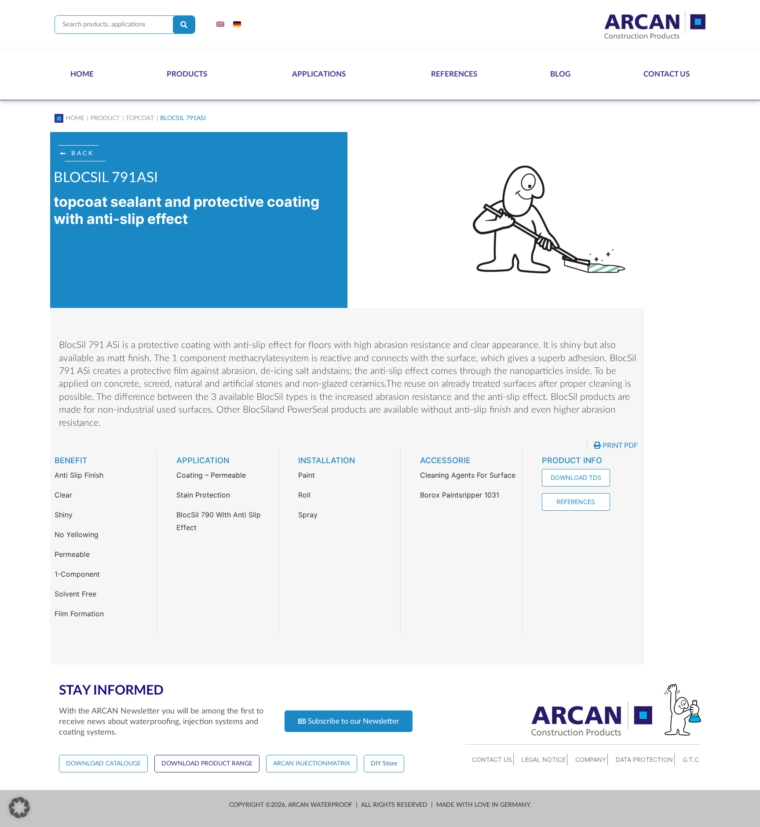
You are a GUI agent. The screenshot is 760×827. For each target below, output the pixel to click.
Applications (319, 74)
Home (82, 74)
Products (187, 74)
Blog (560, 74)
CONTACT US (492, 759)
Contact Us (666, 74)
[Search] (184, 24)
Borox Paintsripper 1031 (459, 494)
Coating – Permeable (211, 475)
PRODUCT (105, 118)
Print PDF (619, 445)
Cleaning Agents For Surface (467, 475)
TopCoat (140, 118)
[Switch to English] (220, 24)
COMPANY (590, 759)
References (454, 74)
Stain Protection (203, 494)
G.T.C (691, 759)
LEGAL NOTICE (544, 759)
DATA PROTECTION (644, 759)
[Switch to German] (237, 24)
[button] (82, 153)
